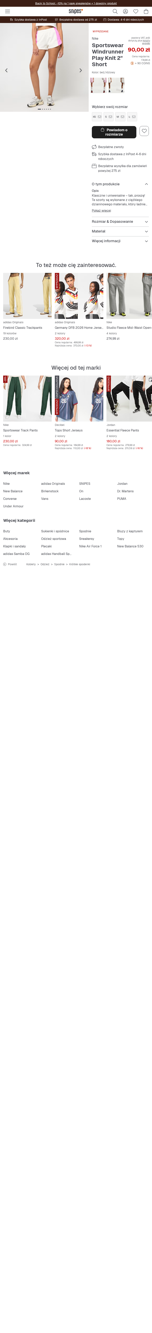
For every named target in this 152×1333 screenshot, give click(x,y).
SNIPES (84, 484)
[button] (44, 67)
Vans (44, 499)
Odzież (45, 564)
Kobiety (31, 564)
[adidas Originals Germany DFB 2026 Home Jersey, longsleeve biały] (79, 296)
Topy (120, 539)
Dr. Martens (125, 491)
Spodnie (85, 531)
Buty (6, 531)
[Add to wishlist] (144, 131)
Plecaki (46, 546)
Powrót (12, 564)
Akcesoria (10, 539)
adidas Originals (53, 484)
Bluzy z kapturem (130, 531)
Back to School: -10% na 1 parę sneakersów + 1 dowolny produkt (76, 3)
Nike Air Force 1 (90, 546)
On (81, 491)
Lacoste (85, 499)
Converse (10, 499)
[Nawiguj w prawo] (80, 70)
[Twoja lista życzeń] (135, 11)
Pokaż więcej (101, 210)
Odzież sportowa (53, 539)
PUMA (121, 499)
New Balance (13, 491)
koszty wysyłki (146, 42)
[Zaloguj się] (125, 11)
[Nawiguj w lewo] (6, 70)
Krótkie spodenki (79, 564)
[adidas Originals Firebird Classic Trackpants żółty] (27, 296)
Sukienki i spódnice (55, 531)
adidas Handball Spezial (59, 554)
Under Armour (13, 506)
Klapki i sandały (14, 546)
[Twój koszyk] (146, 11)
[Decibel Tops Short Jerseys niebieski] (79, 399)
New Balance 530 (130, 546)
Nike (95, 38)
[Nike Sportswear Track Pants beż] (27, 399)
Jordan (122, 484)
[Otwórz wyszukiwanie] (115, 11)
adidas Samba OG (16, 554)
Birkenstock (50, 491)
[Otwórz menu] (7, 11)
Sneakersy (86, 539)
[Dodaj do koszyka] (47, 276)
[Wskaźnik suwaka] (39, 109)
